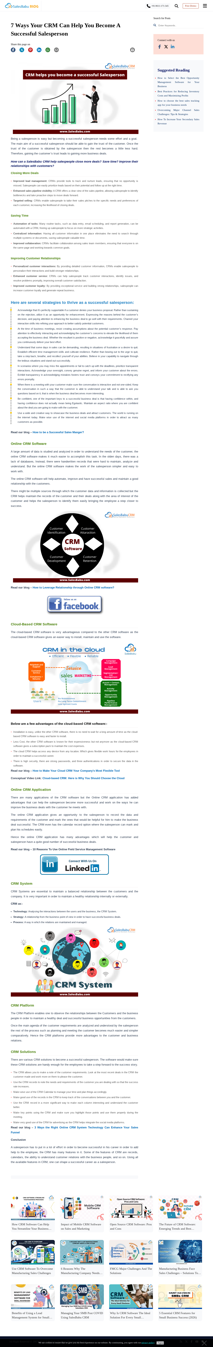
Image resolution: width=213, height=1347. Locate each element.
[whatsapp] (49, 52)
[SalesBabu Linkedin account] (173, 47)
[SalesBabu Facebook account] (160, 47)
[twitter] (23, 52)
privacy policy (147, 1342)
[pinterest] (32, 52)
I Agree (160, 1343)
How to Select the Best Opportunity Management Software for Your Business (178, 82)
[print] (134, 52)
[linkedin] (41, 52)
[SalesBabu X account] (166, 47)
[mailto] (58, 52)
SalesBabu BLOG (21, 7)
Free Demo (190, 5)
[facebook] (15, 52)
